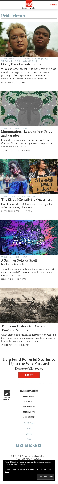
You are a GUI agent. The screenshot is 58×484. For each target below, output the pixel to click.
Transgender (14, 196)
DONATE (53, 4)
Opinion (4, 58)
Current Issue (29, 417)
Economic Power (29, 412)
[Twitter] (21, 445)
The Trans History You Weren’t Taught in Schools (24, 328)
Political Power (29, 406)
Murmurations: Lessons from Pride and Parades (26, 133)
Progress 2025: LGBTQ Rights (27, 61)
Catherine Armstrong (9, 345)
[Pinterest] (30, 445)
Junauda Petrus (7, 279)
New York (26, 58)
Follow (29, 439)
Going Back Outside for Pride (23, 64)
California (36, 58)
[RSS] (39, 445)
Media (35, 196)
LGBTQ (44, 58)
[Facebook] (17, 445)
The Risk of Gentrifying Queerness (26, 200)
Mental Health (7, 61)
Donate (29, 375)
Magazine (29, 433)
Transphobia (26, 196)
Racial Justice (29, 396)
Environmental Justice (29, 391)
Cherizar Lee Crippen (9, 150)
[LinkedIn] (35, 445)
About (29, 428)
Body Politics (29, 401)
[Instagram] (26, 445)
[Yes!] (29, 4)
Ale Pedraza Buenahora (10, 211)
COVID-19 (52, 58)
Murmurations (21, 128)
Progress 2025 (15, 58)
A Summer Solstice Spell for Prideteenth (19, 262)
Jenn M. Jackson (7, 82)
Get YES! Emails (29, 423)
